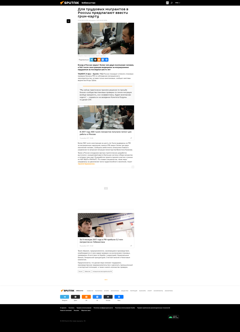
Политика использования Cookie (125, 308)
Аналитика (169, 291)
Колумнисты (158, 291)
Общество (124, 291)
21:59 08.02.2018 (83, 20)
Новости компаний (66, 310)
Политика (98, 291)
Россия (80, 271)
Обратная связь (86, 310)
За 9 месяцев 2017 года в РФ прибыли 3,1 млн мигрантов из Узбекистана (101, 240)
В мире (106, 291)
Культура (142, 291)
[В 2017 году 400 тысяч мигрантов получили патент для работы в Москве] (106, 117)
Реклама (76, 310)
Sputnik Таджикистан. (86, 164)
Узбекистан (87, 271)
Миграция (133, 291)
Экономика (115, 291)
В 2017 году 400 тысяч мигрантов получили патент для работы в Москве (105, 133)
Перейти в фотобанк (101, 55)
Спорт (150, 291)
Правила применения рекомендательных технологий (153, 308)
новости (90, 291)
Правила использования (84, 308)
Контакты (71, 308)
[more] (131, 138)
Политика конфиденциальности (103, 308)
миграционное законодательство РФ (102, 271)
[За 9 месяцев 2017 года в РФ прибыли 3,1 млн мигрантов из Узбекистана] (106, 225)
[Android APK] (173, 317)
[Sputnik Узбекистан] (70, 5)
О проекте (63, 308)
